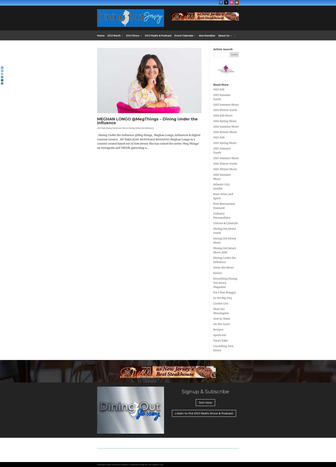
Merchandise (207, 36)
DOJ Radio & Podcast (158, 36)
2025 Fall (218, 137)
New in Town (221, 318)
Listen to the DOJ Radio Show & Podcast (204, 413)
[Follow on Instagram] (231, 2)
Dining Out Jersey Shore (117, 128)
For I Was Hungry (224, 292)
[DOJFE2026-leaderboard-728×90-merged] (205, 19)
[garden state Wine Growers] (226, 77)
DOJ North (114, 36)
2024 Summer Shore (226, 126)
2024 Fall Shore (223, 115)
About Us (223, 36)
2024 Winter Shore (225, 132)
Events (217, 273)
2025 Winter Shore (225, 169)
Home (101, 36)
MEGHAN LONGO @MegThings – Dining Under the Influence (147, 121)
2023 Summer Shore (226, 104)
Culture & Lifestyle (225, 223)
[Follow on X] (226, 2)
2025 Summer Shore (226, 158)
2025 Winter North (225, 163)
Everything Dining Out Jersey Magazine (225, 283)
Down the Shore (223, 267)
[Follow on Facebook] (221, 2)
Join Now (205, 402)
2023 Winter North (225, 110)
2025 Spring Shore (225, 143)
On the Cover (221, 324)
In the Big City (222, 298)
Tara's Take (220, 340)
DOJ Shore (133, 36)
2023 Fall (101, 128)
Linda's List (220, 303)
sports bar (219, 335)
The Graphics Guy (155, 464)
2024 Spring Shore (225, 121)
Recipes (218, 329)
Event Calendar (183, 36)
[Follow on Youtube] (237, 2)
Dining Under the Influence (141, 128)
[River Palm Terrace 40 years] (168, 376)
